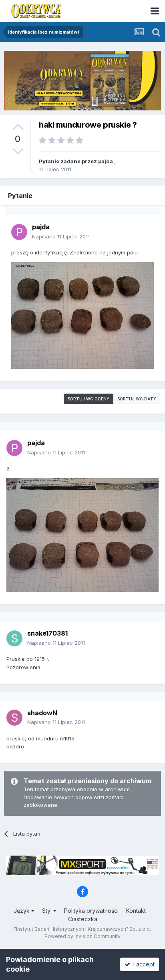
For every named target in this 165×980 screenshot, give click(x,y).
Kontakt (136, 910)
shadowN (42, 713)
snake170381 (47, 633)
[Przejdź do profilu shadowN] (14, 718)
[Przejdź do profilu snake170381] (14, 638)
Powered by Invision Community (82, 936)
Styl (47, 910)
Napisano (61, 236)
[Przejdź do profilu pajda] (19, 232)
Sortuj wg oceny (88, 398)
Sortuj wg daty (136, 398)
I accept (142, 964)
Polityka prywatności (91, 910)
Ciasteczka (82, 919)
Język (22, 910)
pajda (105, 161)
